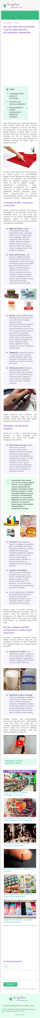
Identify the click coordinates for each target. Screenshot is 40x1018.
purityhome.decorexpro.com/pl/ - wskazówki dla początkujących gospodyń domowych (20, 6)
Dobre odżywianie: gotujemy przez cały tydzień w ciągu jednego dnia (18, 895)
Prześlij (10, 984)
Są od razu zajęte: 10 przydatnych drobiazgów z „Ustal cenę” (16, 794)
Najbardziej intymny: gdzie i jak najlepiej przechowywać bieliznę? (18, 921)
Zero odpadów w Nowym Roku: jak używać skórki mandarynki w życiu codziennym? (19, 819)
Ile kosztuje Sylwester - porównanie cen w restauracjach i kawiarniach (19, 844)
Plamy (16, 23)
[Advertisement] (20, 56)
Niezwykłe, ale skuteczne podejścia (17, 102)
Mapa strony (20, 1015)
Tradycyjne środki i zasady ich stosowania (16, 95)
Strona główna (7, 23)
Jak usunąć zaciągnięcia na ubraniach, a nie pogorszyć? (19, 870)
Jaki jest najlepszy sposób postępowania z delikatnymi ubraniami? (16, 112)
